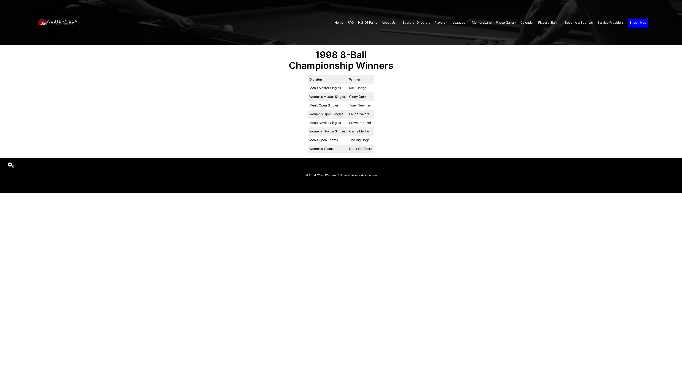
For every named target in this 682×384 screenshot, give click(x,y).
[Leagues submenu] (467, 23)
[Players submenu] (447, 23)
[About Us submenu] (397, 23)
